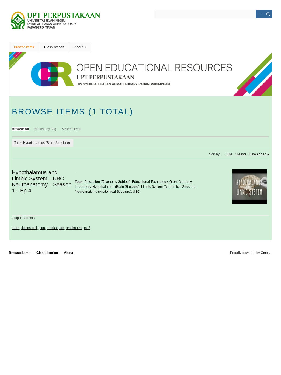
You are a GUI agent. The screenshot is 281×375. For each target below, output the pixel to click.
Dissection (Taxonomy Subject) (107, 182)
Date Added (257, 154)
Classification (54, 47)
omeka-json (55, 228)
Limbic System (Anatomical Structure (168, 187)
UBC (136, 192)
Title (229, 154)
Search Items (71, 129)
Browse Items (24, 47)
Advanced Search (260, 14)
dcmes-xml (29, 228)
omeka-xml (74, 228)
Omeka (266, 253)
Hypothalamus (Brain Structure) (115, 187)
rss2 (87, 228)
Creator (240, 154)
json (42, 228)
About (78, 47)
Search (268, 14)
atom (15, 228)
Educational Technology (150, 182)
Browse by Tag (45, 129)
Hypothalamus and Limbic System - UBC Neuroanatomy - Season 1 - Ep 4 (41, 181)
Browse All (20, 129)
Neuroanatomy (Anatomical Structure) (103, 192)
